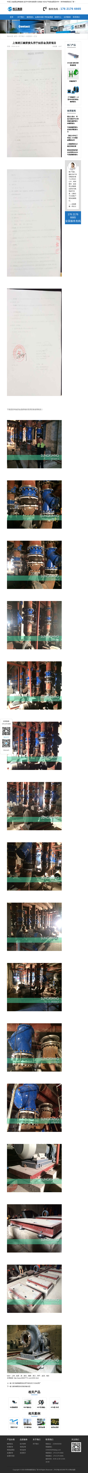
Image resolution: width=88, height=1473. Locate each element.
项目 (47, 1376)
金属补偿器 (39, 17)
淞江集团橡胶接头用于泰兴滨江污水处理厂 (26, 1383)
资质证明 (23, 1447)
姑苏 (17, 1376)
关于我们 (20, 17)
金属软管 (10, 1453)
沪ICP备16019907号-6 (61, 1470)
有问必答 (23, 1450)
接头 (25, 1376)
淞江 (34, 1376)
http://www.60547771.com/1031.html (26, 1378)
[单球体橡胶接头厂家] (15, 8)
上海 (13, 1376)
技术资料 (23, 1444)
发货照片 (29, 36)
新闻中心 (57, 17)
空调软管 (10, 1447)
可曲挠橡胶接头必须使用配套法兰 (72, 129)
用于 (38, 1376)
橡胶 (29, 1376)
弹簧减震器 (48, 17)
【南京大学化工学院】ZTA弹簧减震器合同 (72, 138)
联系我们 (76, 17)
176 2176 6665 (70, 8)
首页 (11, 17)
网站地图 (72, 1470)
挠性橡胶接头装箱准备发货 (21, 1386)
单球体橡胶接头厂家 (32, 1470)
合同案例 (67, 17)
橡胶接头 (30, 17)
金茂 (43, 1376)
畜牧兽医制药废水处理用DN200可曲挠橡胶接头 (72, 152)
